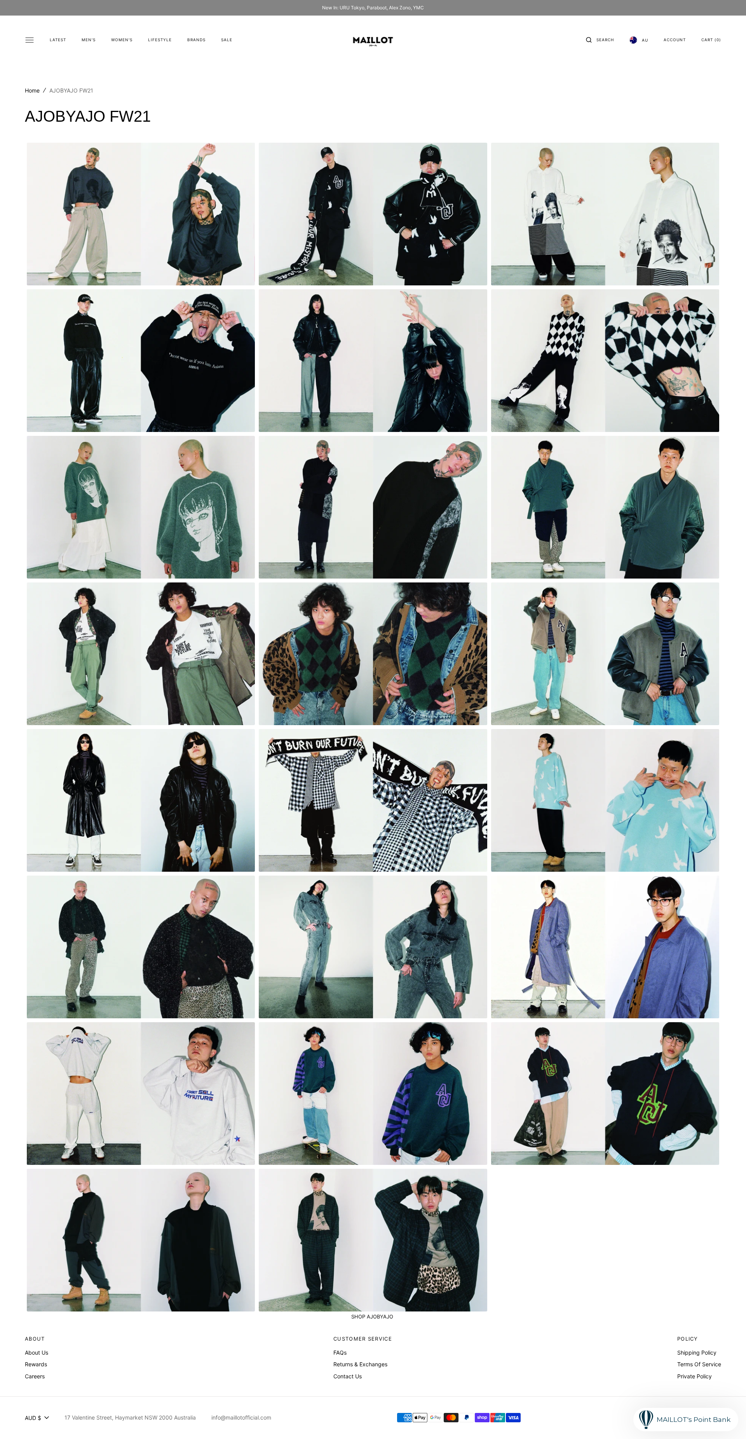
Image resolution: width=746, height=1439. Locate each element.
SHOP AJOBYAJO (373, 1316)
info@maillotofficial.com (241, 1417)
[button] (600, 40)
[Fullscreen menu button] (29, 40)
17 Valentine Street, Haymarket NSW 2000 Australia (130, 1417)
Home (32, 90)
